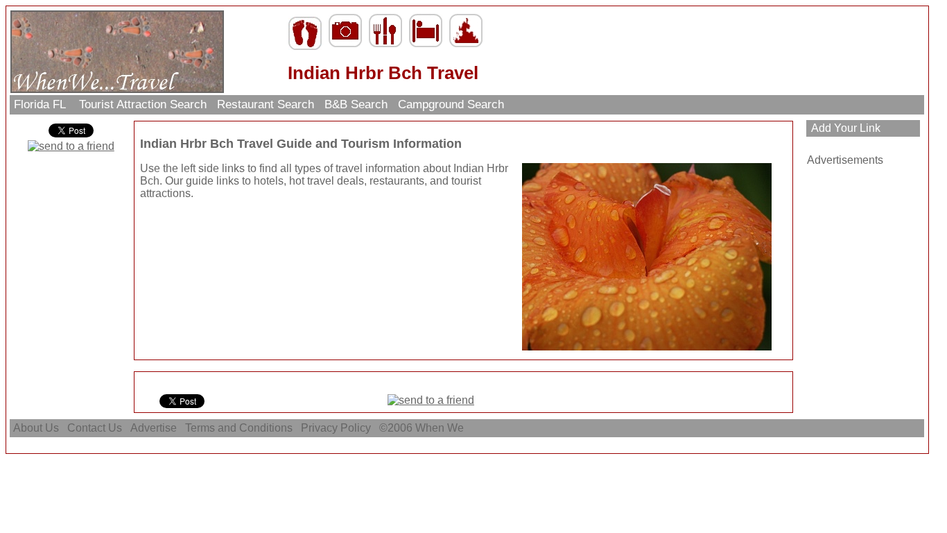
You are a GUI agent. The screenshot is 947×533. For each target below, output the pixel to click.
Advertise (154, 428)
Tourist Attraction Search (143, 104)
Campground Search (450, 104)
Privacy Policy (336, 428)
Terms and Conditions (238, 428)
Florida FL (41, 104)
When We (441, 428)
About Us (36, 428)
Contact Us (94, 428)
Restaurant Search (266, 104)
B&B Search (356, 104)
